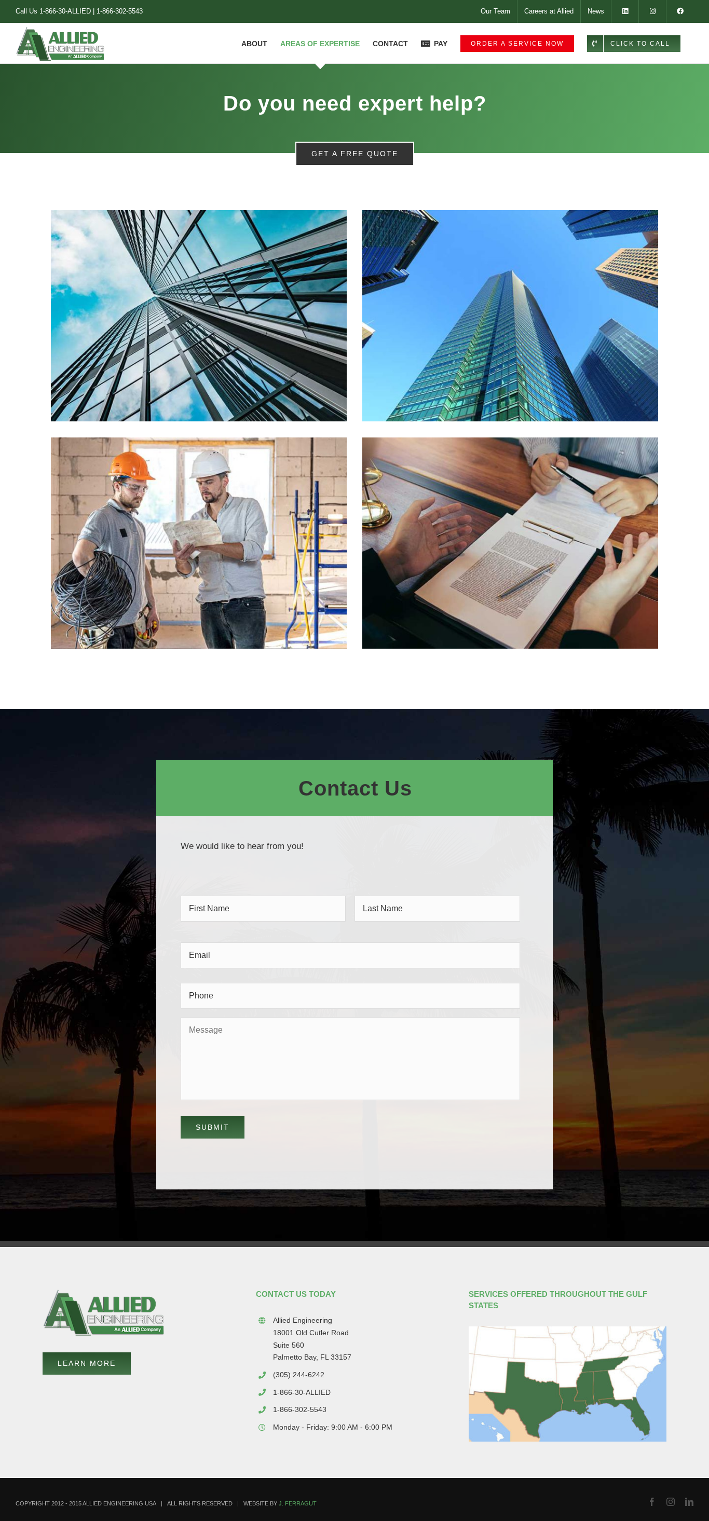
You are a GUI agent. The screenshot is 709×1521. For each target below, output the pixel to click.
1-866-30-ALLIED (65, 11)
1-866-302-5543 (120, 11)
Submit (212, 1127)
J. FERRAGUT (298, 1503)
